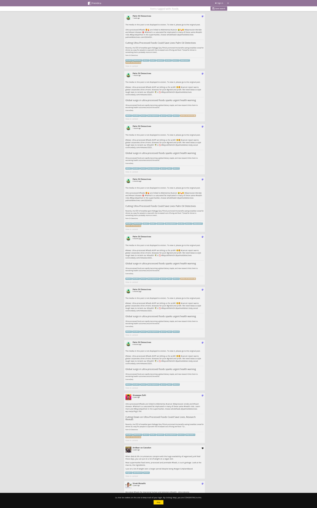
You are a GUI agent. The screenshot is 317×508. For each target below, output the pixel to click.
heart (132, 32)
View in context (131, 66)
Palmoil (149, 32)
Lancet (184, 87)
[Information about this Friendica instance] (228, 3)
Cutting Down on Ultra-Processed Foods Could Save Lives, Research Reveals (160, 418)
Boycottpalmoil (153, 115)
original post (195, 24)
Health (129, 60)
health (199, 32)
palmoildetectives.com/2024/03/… (139, 37)
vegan (177, 469)
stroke (199, 30)
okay (158, 502)
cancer (174, 30)
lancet (176, 115)
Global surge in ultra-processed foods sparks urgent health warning (160, 100)
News (129, 87)
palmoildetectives (186, 34)
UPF (154, 87)
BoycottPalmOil (168, 92)
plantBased (188, 469)
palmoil (160, 60)
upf (170, 115)
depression (190, 30)
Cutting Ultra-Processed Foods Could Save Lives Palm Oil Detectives (160, 42)
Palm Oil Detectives (131, 55)
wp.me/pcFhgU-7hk (133, 411)
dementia (166, 30)
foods (142, 30)
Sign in (220, 3)
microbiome (184, 492)
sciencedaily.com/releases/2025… (139, 94)
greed (170, 89)
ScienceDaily (129, 110)
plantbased (137, 472)
